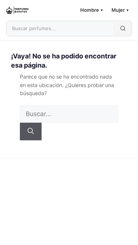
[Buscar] (31, 131)
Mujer (120, 10)
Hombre (91, 10)
